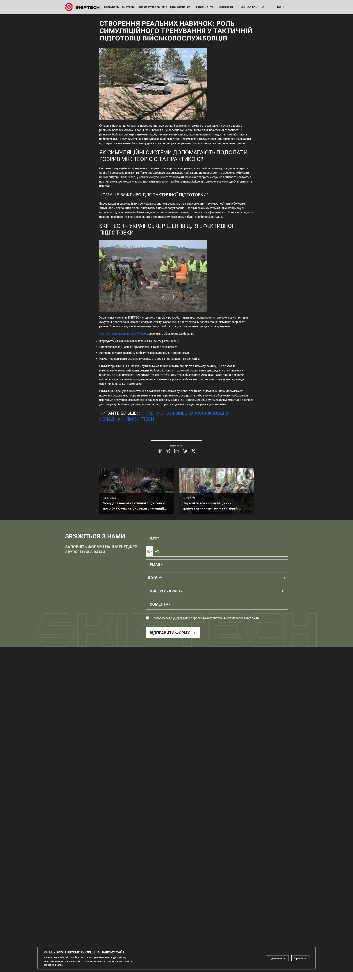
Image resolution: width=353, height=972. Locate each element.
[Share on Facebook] (160, 451)
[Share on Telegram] (168, 451)
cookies (88, 952)
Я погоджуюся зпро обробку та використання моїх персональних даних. (205, 618)
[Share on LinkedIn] (176, 451)
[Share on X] (193, 451)
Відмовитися (277, 958)
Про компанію (180, 7)
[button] (149, 551)
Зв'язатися (250, 7)
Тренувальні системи (119, 7)
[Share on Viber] (185, 451)
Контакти (226, 7)
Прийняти (300, 958)
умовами (179, 618)
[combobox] (150, 591)
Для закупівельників (152, 7)
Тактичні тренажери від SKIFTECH (122, 333)
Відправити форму (170, 633)
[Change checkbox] (147, 618)
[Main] (82, 7)
